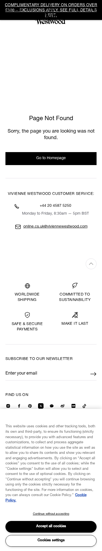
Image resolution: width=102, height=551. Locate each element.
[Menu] (9, 9)
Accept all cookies (51, 526)
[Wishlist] (78, 10)
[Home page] (51, 15)
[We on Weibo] (63, 406)
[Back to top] (51, 263)
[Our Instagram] (8, 406)
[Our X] (41, 406)
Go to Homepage (51, 158)
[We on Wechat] (52, 406)
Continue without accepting (51, 514)
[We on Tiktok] (84, 406)
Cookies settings (51, 540)
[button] (93, 10)
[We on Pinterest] (30, 406)
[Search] (18, 9)
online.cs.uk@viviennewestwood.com (55, 227)
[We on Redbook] (73, 406)
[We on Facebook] (19, 406)
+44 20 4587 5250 (55, 206)
